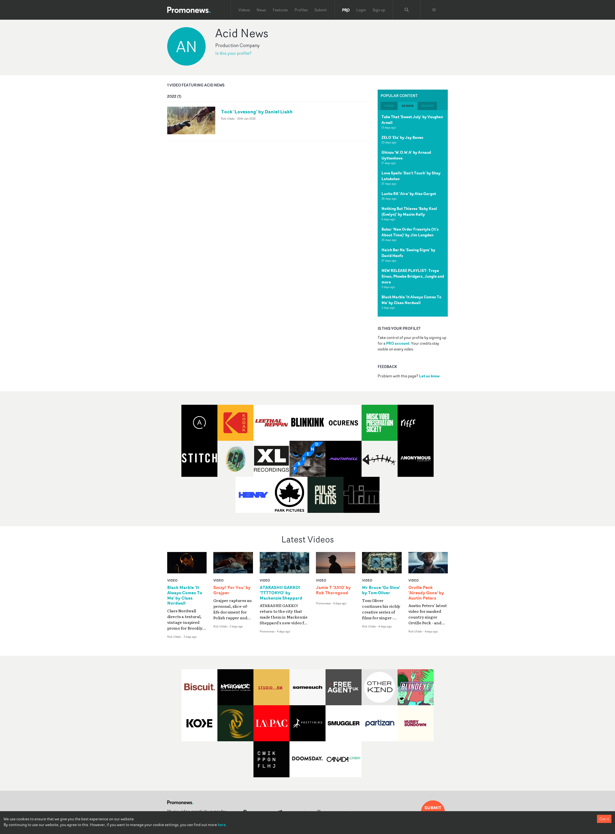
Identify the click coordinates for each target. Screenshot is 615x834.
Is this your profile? (233, 53)
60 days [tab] (427, 106)
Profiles (301, 9)
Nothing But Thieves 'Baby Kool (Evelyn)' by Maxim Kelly (409, 211)
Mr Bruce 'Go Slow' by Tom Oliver (381, 590)
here (222, 825)
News (261, 9)
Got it (604, 819)
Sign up (379, 9)
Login (361, 9)
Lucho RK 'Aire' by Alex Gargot (408, 193)
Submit (320, 9)
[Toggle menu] (434, 10)
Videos (244, 9)
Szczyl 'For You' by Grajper (232, 590)
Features (280, 9)
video (172, 580)
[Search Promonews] (407, 10)
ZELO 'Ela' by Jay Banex (402, 137)
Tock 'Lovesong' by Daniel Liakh (257, 112)
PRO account (397, 343)
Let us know (429, 376)
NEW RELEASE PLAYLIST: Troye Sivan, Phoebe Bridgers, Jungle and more (412, 276)
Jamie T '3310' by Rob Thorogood (333, 590)
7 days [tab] (389, 106)
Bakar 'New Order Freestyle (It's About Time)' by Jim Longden (410, 232)
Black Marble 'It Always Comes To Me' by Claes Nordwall (411, 300)
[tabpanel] (413, 213)
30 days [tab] (407, 106)
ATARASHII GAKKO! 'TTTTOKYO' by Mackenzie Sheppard (281, 593)
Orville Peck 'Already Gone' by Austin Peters (426, 593)
